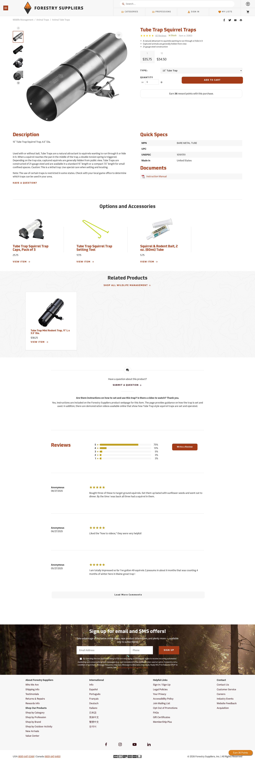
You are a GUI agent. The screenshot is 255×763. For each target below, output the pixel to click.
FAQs (156, 712)
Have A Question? (25, 183)
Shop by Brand (33, 721)
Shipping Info (32, 689)
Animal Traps (42, 19)
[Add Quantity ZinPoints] (161, 82)
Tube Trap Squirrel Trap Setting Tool (94, 248)
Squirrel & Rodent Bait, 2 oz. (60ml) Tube (159, 248)
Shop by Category (35, 712)
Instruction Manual (156, 176)
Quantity (146, 78)
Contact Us (223, 684)
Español (93, 689)
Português (94, 694)
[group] (18, 37)
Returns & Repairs (35, 698)
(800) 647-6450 (52, 756)
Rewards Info (33, 703)
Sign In (195, 12)
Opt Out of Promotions (165, 707)
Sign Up (169, 650)
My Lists (227, 12)
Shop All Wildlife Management (126, 285)
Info (91, 684)
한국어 (92, 726)
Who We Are (32, 684)
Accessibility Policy (163, 698)
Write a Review (185, 447)
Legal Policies (160, 689)
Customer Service (226, 689)
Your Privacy (159, 694)
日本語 (92, 712)
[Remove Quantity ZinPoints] (142, 82)
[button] (18, 28)
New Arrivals (32, 731)
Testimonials (32, 694)
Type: (144, 71)
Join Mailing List (161, 703)
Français (94, 698)
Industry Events (225, 698)
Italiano (93, 707)
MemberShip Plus (162, 721)
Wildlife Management (23, 19)
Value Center (32, 735)
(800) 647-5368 (26, 756)
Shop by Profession (36, 717)
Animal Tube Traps (61, 19)
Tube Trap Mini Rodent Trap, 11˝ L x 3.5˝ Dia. (50, 332)
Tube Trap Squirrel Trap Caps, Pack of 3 (30, 248)
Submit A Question (126, 385)
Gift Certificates (161, 717)
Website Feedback (227, 703)
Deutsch (93, 703)
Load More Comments (128, 595)
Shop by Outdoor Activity (39, 726)
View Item (20, 262)
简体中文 (94, 717)
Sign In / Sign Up (161, 684)
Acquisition (223, 707)
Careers (221, 694)
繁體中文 (94, 721)
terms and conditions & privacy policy (132, 667)
